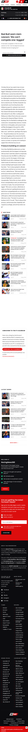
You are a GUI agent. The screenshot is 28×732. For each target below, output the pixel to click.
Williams (5, 627)
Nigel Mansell (19, 688)
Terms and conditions (9, 721)
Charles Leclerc (20, 563)
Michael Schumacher (19, 666)
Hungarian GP (6, 682)
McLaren (5, 610)
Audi (4, 618)
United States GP (7, 695)
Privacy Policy (21, 721)
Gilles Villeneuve (20, 673)
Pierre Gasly (19, 639)
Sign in (5, 489)
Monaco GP (6, 672)
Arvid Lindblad (19, 637)
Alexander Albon (20, 645)
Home (2, 4)
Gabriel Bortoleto (20, 654)
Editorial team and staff (20, 580)
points (13, 125)
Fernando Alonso (8, 561)
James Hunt (19, 675)
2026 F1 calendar (13, 566)
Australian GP (6, 661)
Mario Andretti (19, 706)
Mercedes (5, 614)
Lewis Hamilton (12, 559)
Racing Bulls (6, 625)
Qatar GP (5, 699)
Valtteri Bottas (19, 635)
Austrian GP (6, 676)
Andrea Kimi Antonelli (19, 621)
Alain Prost (18, 663)
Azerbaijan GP (6, 691)
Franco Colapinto (20, 652)
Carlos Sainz (19, 628)
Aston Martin (6, 620)
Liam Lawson (19, 647)
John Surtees (19, 704)
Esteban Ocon (19, 632)
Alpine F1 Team (7, 616)
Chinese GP (6, 663)
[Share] (24, 52)
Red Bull (10, 89)
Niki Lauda (18, 686)
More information (15, 18)
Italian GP (5, 687)
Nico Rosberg (19, 661)
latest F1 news (10, 549)
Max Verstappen (7, 127)
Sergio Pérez (19, 630)
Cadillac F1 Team (7, 629)
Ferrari (4, 612)
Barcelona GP (6, 674)
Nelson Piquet (19, 700)
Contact (6, 723)
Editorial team (10, 719)
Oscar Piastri (19, 626)
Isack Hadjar (19, 624)
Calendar (13, 4)
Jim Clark (18, 684)
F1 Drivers (25, 4)
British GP (5, 678)
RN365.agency (19, 586)
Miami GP (5, 667)
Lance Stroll (19, 641)
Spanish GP (6, 689)
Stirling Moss (19, 690)
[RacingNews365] (5, 2)
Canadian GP (6, 669)
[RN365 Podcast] (17, 1)
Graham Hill (19, 698)
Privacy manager (14, 725)
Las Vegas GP (6, 697)
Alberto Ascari (19, 668)
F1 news (7, 4)
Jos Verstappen (20, 681)
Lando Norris (19, 610)
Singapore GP (6, 693)
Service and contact (19, 583)
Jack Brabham (19, 702)
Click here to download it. (8, 356)
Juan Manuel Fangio (19, 693)
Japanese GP (6, 665)
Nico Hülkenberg (20, 643)
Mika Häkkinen (19, 679)
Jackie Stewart (19, 677)
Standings (18, 4)
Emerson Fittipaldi (20, 695)
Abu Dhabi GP (6, 702)
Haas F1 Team (6, 623)
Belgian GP (5, 680)
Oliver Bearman (20, 650)
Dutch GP (5, 684)
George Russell (9, 563)
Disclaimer (19, 719)
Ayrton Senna (19, 671)
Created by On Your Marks (17, 723)
